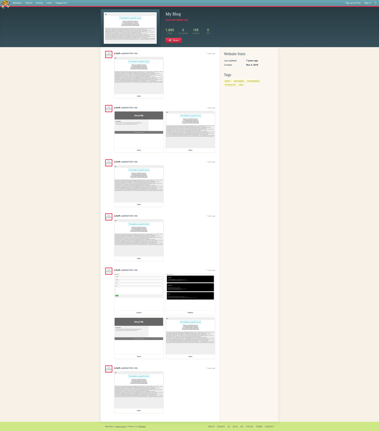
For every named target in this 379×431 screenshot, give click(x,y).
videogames (238, 81)
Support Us (61, 2)
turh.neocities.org (177, 20)
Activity (39, 2)
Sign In (367, 2)
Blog (235, 426)
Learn (49, 2)
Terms (259, 426)
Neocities (109, 426)
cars (241, 85)
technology (230, 85)
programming (253, 81)
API (242, 426)
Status (249, 426)
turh (118, 53)
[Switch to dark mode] (376, 3)
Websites (17, 2)
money (228, 81)
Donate (221, 426)
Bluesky (142, 426)
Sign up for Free (353, 2)
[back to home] (5, 4)
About (211, 426)
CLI (228, 426)
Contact (269, 426)
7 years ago (211, 53)
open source (121, 426)
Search (28, 2)
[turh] (109, 54)
